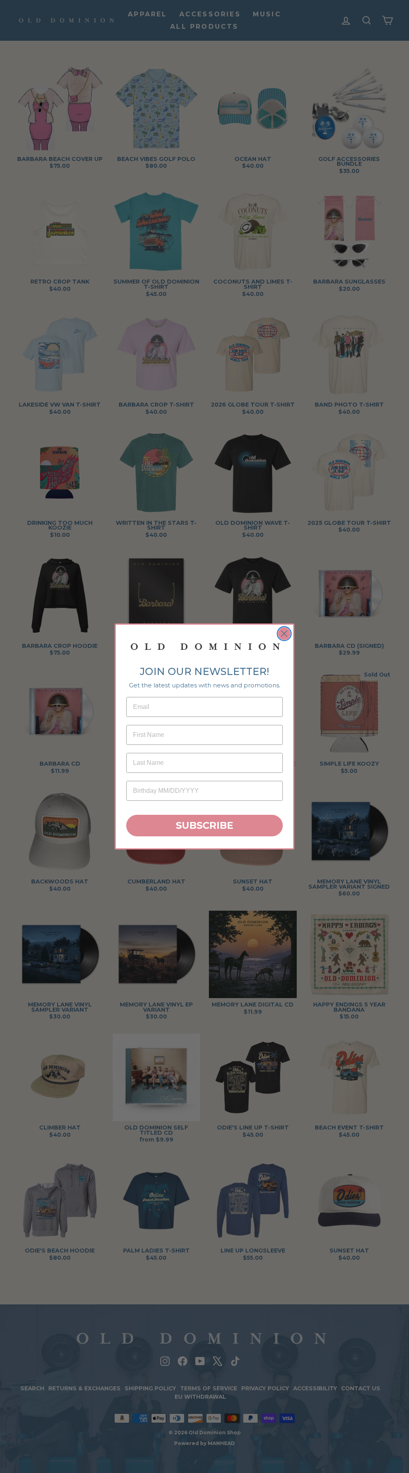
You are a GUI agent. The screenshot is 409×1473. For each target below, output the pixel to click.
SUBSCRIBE (204, 825)
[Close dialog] (284, 634)
